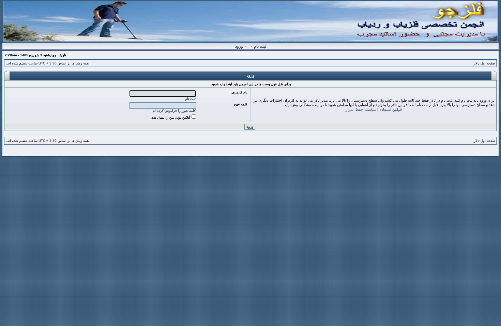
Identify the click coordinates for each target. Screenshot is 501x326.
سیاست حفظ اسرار (361, 109)
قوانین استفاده (390, 109)
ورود (239, 46)
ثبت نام (260, 46)
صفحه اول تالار (484, 63)
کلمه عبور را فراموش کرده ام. (174, 111)
